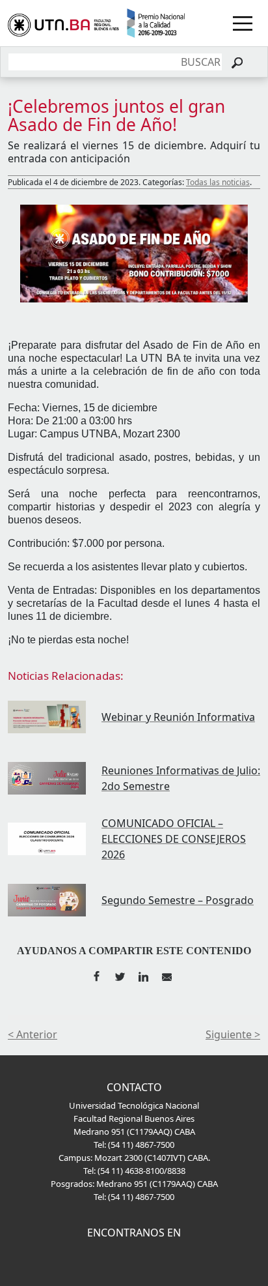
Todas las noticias (218, 182)
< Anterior (32, 1034)
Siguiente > (233, 1034)
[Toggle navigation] (242, 23)
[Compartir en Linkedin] (144, 974)
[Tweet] (120, 974)
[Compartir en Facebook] (97, 974)
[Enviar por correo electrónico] (166, 974)
